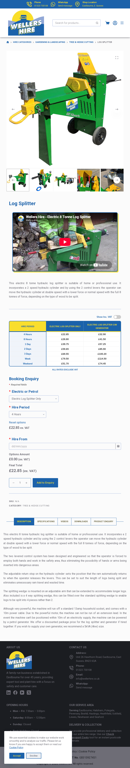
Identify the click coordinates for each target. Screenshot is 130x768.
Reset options (17, 422)
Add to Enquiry (45, 482)
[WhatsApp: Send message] (71, 686)
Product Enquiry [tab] (103, 521)
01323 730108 (41, 6)
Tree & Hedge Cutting (36, 505)
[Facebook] (15, 692)
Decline (34, 755)
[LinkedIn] (8, 692)
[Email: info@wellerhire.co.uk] (71, 677)
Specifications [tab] (46, 521)
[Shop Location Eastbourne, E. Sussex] (77, 4)
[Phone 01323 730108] (29, 4)
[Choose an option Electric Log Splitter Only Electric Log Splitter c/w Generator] (65, 398)
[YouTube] (22, 692)
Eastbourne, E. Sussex (92, 6)
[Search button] (97, 22)
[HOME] (7, 42)
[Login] (115, 23)
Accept (17, 755)
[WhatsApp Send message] (53, 4)
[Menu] (122, 22)
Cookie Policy (16, 747)
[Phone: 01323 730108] (71, 668)
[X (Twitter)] (29, 692)
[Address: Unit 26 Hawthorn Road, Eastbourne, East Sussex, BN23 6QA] (71, 657)
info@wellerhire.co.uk (88, 678)
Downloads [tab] (81, 521)
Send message (65, 6)
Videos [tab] (64, 521)
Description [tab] (24, 521)
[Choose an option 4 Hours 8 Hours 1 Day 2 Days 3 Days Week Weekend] (65, 414)
